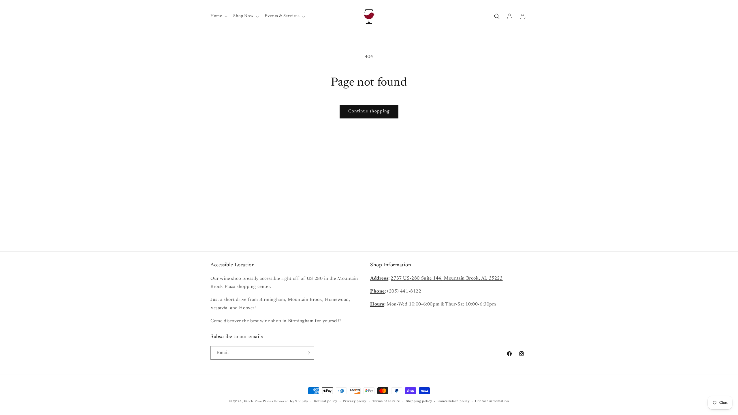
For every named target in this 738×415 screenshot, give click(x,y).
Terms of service (386, 401)
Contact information (492, 401)
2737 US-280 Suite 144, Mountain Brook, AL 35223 (446, 278)
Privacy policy (354, 401)
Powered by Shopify (291, 401)
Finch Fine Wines (258, 401)
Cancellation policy (453, 401)
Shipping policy (419, 401)
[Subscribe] (307, 353)
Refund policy (325, 401)
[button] (218, 16)
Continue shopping (369, 111)
